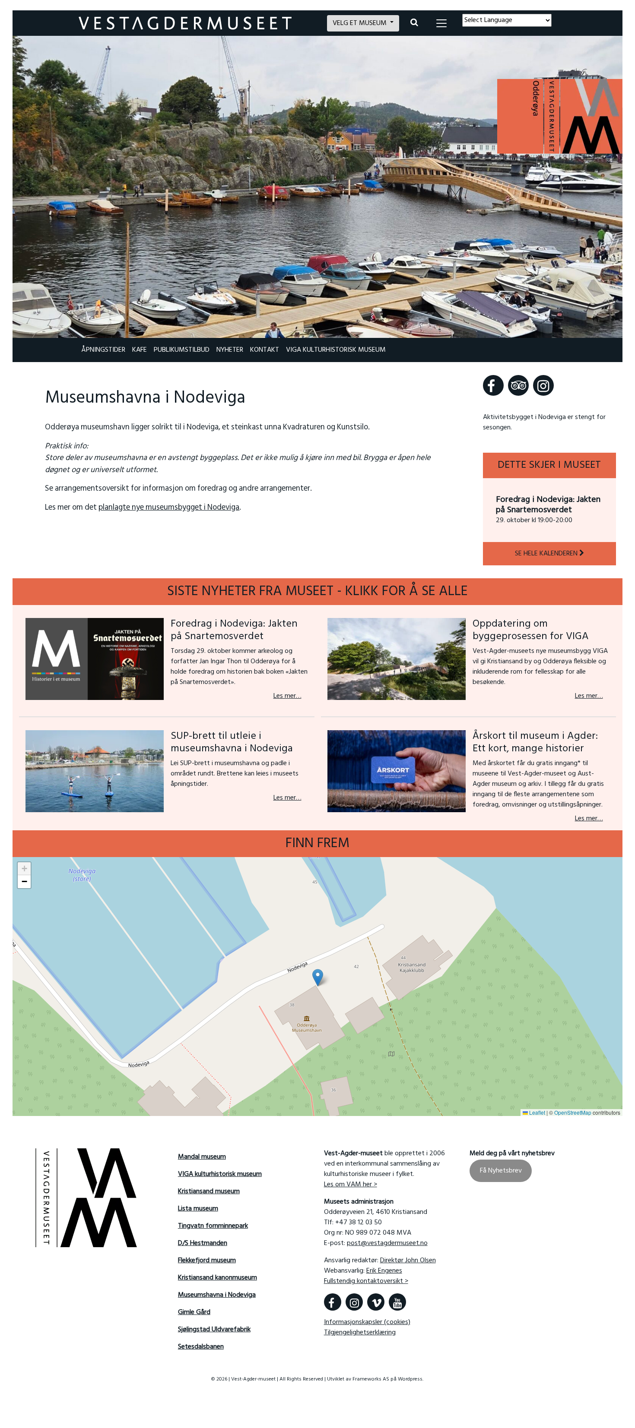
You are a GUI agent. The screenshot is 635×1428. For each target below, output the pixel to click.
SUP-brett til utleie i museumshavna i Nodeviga (232, 742)
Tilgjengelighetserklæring (360, 1332)
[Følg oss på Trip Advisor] (518, 385)
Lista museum (198, 1208)
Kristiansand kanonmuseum (217, 1277)
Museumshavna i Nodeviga (217, 1295)
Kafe (139, 350)
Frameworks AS (371, 1379)
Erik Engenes (384, 1271)
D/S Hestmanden (202, 1243)
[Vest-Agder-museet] (198, 23)
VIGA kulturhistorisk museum (336, 350)
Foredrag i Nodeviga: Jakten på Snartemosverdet (548, 505)
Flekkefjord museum (207, 1260)
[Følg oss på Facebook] (493, 385)
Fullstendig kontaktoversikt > (366, 1281)
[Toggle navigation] (441, 23)
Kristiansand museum (209, 1191)
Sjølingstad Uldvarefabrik (214, 1329)
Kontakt (264, 350)
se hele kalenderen (547, 553)
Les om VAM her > (350, 1184)
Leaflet (536, 1112)
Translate (525, 32)
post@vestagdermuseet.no (387, 1243)
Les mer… (287, 696)
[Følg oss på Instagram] (543, 385)
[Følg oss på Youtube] (397, 1302)
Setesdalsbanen (201, 1346)
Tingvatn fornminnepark (213, 1226)
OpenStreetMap (572, 1112)
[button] (317, 978)
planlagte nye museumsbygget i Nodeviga (168, 507)
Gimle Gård (194, 1312)
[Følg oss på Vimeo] (375, 1302)
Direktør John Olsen (408, 1260)
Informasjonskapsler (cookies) (367, 1322)
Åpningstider (103, 350)
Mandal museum (202, 1157)
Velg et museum (360, 23)
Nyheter (229, 350)
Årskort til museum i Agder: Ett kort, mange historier (535, 742)
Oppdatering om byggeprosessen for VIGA (531, 630)
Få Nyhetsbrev (501, 1170)
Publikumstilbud (182, 350)
